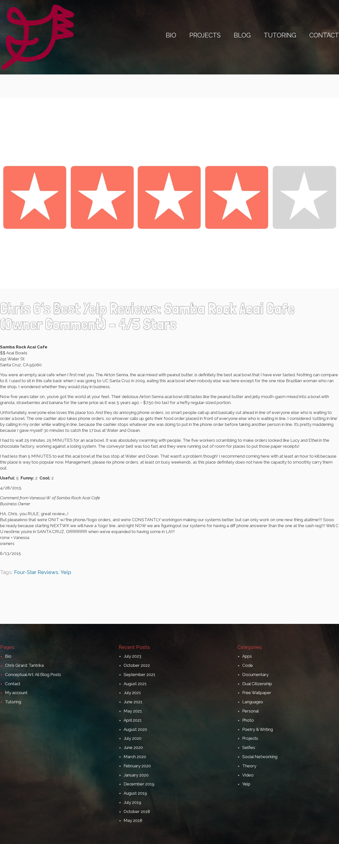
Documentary (255, 674)
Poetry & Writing (257, 729)
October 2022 (137, 665)
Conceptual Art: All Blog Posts (33, 674)
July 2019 (132, 802)
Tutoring (13, 701)
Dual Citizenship (257, 683)
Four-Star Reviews (36, 572)
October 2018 (137, 811)
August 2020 (135, 729)
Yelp (66, 572)
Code (247, 665)
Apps (247, 656)
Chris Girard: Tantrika (24, 665)
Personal (250, 711)
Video (248, 775)
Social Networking (259, 756)
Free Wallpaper (256, 692)
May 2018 (133, 820)
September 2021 (139, 674)
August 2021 (135, 683)
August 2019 (135, 793)
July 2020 (132, 738)
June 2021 (133, 701)
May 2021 (133, 711)
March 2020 (135, 756)
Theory (249, 765)
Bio (8, 656)
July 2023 (132, 656)
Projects (250, 738)
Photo (248, 720)
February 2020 (137, 765)
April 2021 (133, 720)
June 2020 (133, 747)
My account (16, 692)
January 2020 (136, 775)
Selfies (248, 747)
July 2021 (132, 692)
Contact (12, 683)
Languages (252, 701)
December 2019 (139, 783)
